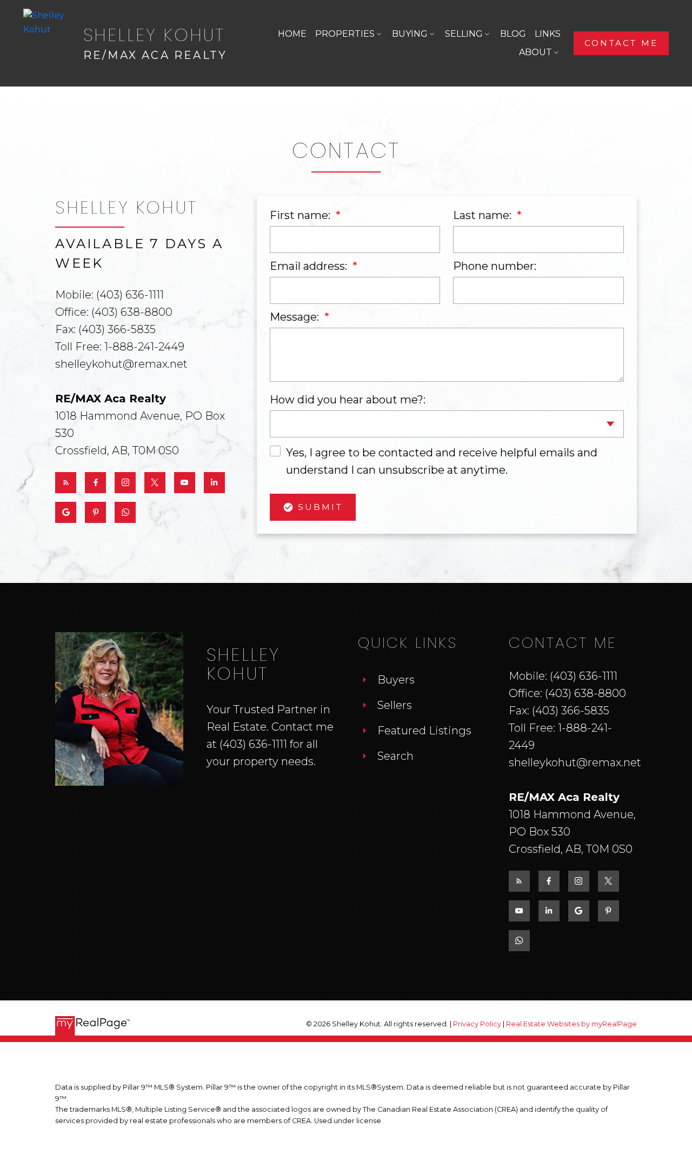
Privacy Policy (477, 1024)
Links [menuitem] (548, 34)
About (535, 52)
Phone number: (494, 266)
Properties (345, 34)
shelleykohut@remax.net (121, 363)
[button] (621, 43)
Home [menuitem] (292, 34)
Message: (296, 316)
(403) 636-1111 (130, 294)
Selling (464, 34)
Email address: (310, 266)
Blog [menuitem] (513, 34)
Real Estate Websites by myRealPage (571, 1024)
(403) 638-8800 (131, 312)
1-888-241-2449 (144, 346)
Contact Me (621, 43)
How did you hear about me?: (347, 399)
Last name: (483, 215)
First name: (301, 215)
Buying (410, 34)
